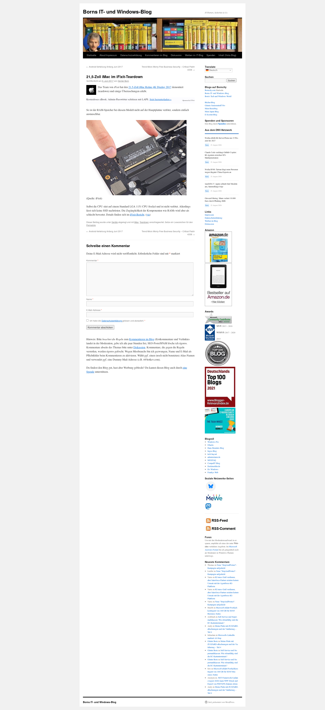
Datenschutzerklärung (131, 55)
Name (89, 299)
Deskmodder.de (214, 466)
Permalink (91, 225)
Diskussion (176, 55)
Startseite (91, 55)
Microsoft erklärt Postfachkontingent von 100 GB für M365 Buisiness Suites (223, 610)
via (148, 214)
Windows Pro (213, 441)
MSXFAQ (212, 460)
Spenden (211, 55)
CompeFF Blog (214, 463)
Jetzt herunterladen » (160, 99)
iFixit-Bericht (137, 214)
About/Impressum (108, 55)
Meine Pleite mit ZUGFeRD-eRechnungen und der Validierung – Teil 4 (223, 628)
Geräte (115, 222)
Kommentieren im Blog (156, 55)
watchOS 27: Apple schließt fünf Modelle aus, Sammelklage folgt (221, 185)
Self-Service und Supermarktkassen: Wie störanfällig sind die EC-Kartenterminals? (223, 619)
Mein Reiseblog (211, 108)
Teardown (144, 222)
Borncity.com (210, 90)
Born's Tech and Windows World (218, 96)
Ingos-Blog (212, 451)
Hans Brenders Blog (216, 448)
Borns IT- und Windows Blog (217, 93)
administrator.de (214, 457)
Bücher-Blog (210, 102)
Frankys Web (213, 472)
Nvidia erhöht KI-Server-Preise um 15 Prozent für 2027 (222, 139)
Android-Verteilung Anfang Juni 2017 (104, 66)
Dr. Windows (213, 469)
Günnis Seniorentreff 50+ (215, 105)
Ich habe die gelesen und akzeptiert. (117, 320)
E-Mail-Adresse (94, 310)
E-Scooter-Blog (211, 114)
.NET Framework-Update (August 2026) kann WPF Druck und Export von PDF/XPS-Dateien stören (223, 680)
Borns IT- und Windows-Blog (117, 11)
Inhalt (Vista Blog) (227, 55)
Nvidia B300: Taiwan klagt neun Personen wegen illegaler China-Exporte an (221, 170)
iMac (136, 222)
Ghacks (211, 444)
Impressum (209, 214)
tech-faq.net (212, 454)
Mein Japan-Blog (212, 111)
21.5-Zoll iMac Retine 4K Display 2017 (149, 87)
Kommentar (92, 260)
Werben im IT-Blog (194, 55)
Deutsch (213, 70)
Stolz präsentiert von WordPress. (221, 702)
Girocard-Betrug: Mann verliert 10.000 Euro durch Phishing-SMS (220, 199)
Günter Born (123, 80)
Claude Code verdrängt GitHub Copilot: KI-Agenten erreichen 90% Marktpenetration (220, 155)
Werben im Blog (211, 220)
